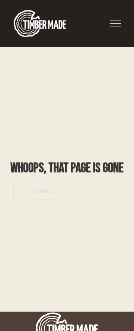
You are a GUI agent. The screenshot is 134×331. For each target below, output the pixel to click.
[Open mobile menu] (115, 23)
